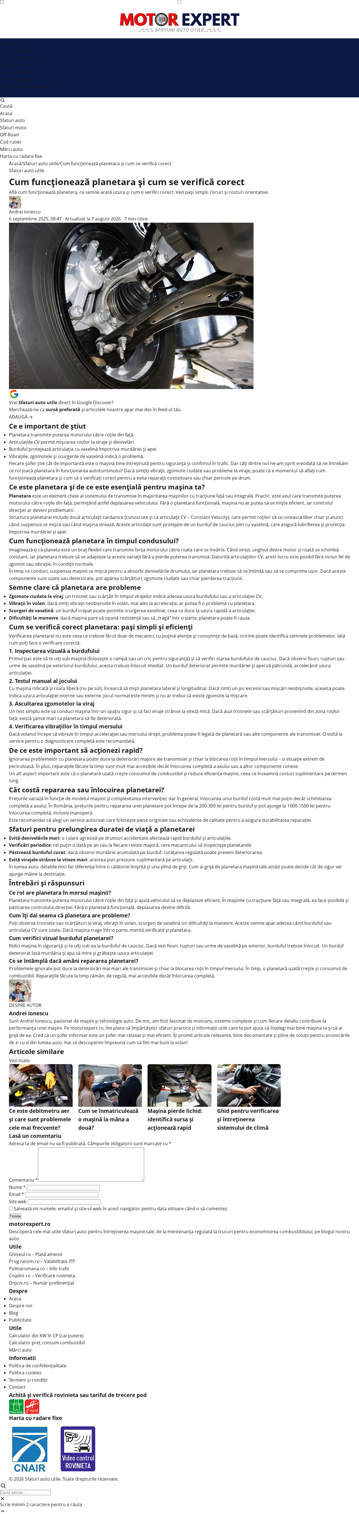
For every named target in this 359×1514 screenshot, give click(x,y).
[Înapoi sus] (179, 1511)
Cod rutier (20, 72)
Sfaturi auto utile (40, 163)
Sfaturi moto (22, 58)
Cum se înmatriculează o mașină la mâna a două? (108, 1119)
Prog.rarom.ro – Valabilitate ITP (42, 1261)
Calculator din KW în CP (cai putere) (46, 1336)
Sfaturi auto (21, 51)
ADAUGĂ (21, 417)
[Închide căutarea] (179, 1498)
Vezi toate (19, 1060)
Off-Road (18, 65)
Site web (18, 1201)
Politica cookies (25, 1373)
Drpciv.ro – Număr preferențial (41, 1283)
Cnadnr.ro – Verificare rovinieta (42, 1276)
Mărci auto (20, 79)
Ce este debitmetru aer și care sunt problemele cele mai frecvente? (40, 1119)
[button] (179, 93)
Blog (13, 1313)
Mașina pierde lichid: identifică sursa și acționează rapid (175, 1119)
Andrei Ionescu (25, 212)
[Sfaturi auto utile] (179, 22)
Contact (17, 1387)
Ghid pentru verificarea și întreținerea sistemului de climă (248, 1119)
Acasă (15, 163)
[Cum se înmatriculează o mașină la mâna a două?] (110, 1085)
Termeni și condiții (28, 1380)
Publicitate (20, 1320)
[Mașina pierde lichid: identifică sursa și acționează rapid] (179, 1085)
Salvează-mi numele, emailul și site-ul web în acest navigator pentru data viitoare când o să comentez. (121, 1208)
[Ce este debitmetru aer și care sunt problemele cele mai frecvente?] (41, 1085)
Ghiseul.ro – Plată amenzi (35, 1254)
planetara (44, 471)
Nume (17, 1187)
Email (16, 1194)
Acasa (15, 43)
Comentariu (23, 1180)
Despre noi (20, 1306)
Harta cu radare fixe (30, 87)
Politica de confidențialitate (37, 1366)
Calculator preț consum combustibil (47, 1343)
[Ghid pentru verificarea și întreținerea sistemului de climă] (249, 1085)
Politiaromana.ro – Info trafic (39, 1268)
